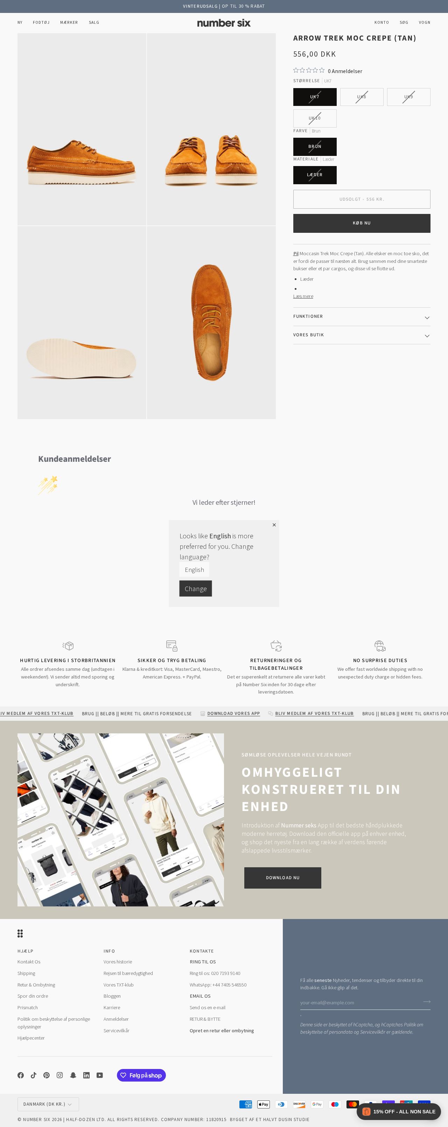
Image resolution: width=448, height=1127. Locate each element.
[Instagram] (60, 1075)
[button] (41, 23)
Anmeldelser (116, 1019)
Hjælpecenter (31, 1038)
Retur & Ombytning (36, 985)
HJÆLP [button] (25, 951)
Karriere (112, 1007)
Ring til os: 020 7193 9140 (215, 973)
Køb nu (362, 223)
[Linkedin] (86, 1075)
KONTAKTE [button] (202, 951)
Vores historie (118, 962)
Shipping (26, 973)
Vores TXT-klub (119, 985)
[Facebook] (21, 1075)
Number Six (36, 1119)
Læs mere (303, 296)
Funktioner (308, 316)
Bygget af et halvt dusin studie (270, 1119)
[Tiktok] (33, 1075)
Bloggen (112, 996)
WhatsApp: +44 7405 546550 (218, 985)
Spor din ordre (33, 996)
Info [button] (109, 951)
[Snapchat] (73, 1075)
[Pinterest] (46, 1075)
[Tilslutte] (424, 1001)
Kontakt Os (29, 962)
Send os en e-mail (207, 1007)
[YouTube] (100, 1075)
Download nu (283, 878)
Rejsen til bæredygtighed (128, 973)
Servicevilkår (372, 1032)
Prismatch (28, 1007)
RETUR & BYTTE (205, 1019)
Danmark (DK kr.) (44, 1104)
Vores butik (308, 335)
